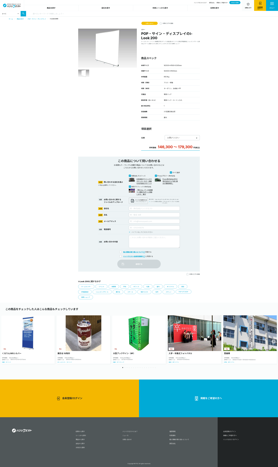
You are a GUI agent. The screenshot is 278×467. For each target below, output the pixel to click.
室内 (158, 286)
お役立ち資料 (235, 2)
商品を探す (51, 8)
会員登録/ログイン (72, 398)
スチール (130, 292)
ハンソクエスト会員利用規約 (133, 256)
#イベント (8, 362)
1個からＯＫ (144, 292)
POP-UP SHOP (183, 292)
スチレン (168, 292)
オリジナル (170, 286)
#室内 (3, 362)
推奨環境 (172, 431)
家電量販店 (84, 292)
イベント (101, 286)
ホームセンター (86, 286)
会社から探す (80, 443)
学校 (124, 286)
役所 (157, 292)
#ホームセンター (62, 362)
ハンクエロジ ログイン (231, 439)
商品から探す (80, 439)
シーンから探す (81, 435)
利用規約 (172, 435)
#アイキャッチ (120, 362)
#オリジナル (176, 362)
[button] (273, 341)
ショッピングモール (102, 292)
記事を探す (214, 8)
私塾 (147, 286)
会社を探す (105, 8)
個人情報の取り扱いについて (133, 252)
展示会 (118, 292)
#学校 (225, 362)
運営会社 (211, 2)
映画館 (114, 286)
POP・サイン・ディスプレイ (37, 19)
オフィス (136, 286)
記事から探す (80, 431)
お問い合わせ (149, 23)
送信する (139, 264)
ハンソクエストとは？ (200, 2)
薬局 (182, 286)
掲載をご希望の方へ (222, 2)
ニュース (125, 435)
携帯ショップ (85, 297)
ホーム (11, 19)
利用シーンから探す (160, 8)
